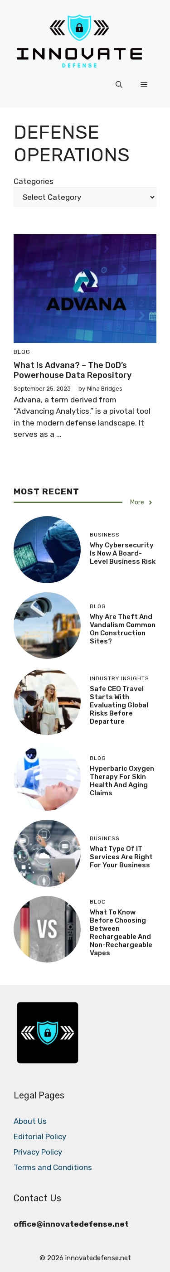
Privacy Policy (38, 1151)
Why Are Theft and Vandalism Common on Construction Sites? (122, 629)
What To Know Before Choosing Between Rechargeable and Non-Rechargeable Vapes (121, 932)
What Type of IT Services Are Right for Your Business (121, 857)
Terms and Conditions (53, 1167)
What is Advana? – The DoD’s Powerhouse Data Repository (72, 370)
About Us (30, 1121)
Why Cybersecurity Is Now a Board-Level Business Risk (122, 553)
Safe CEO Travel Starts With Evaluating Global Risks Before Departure (119, 705)
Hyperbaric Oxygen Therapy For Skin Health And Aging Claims (122, 780)
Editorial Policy (40, 1136)
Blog (22, 351)
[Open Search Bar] (119, 84)
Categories (33, 181)
